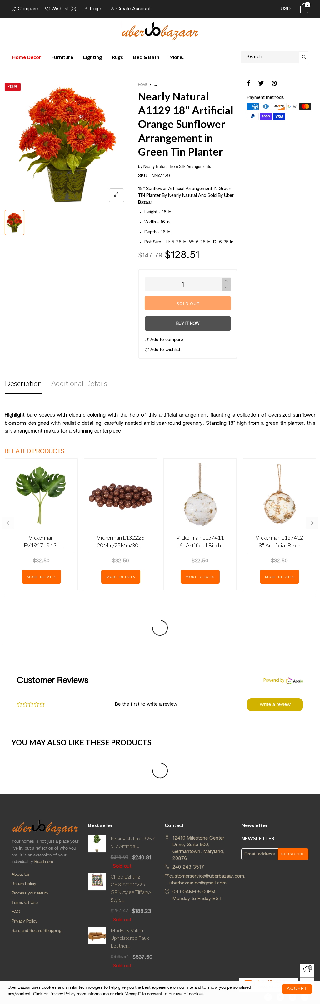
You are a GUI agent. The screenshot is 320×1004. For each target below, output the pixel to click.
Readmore (43, 862)
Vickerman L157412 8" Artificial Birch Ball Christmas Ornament (279, 541)
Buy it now (187, 324)
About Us (20, 875)
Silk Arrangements (195, 167)
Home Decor (26, 57)
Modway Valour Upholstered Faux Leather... (130, 938)
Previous (8, 523)
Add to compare (166, 340)
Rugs (117, 57)
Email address (259, 854)
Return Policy (24, 884)
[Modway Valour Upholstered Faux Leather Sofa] (97, 948)
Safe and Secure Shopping (36, 931)
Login (96, 9)
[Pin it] (274, 84)
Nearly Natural (156, 167)
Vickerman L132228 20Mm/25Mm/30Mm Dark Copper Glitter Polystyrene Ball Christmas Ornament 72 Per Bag (120, 541)
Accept (297, 989)
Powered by (273, 681)
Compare (28, 9)
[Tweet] (261, 84)
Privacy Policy (25, 921)
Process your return (30, 893)
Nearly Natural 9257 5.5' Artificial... (133, 842)
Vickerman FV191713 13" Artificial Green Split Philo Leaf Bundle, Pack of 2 (41, 541)
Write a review (275, 704)
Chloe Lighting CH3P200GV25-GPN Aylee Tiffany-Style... (131, 888)
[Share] (249, 84)
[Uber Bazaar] (160, 30)
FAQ (16, 912)
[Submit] (303, 57)
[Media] (116, 195)
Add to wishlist (164, 350)
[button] (226, 288)
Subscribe (293, 854)
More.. (177, 57)
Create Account (133, 9)
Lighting (92, 57)
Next (312, 523)
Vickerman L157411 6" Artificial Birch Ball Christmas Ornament (200, 541)
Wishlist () (64, 9)
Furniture (62, 57)
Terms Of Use (25, 903)
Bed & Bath (146, 57)
